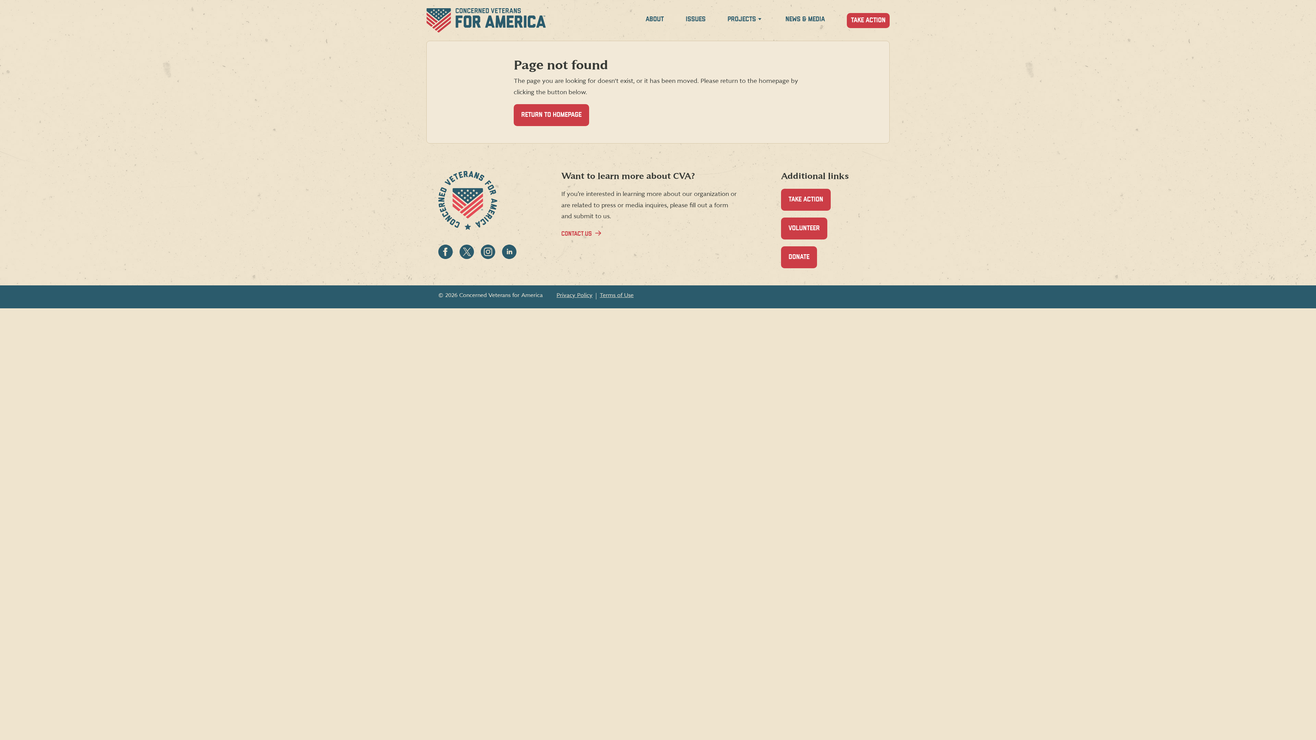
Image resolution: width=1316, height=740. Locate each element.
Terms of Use (617, 295)
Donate (803, 261)
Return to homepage (551, 115)
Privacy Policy (575, 295)
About (655, 19)
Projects (742, 19)
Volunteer (808, 232)
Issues (696, 19)
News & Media (805, 19)
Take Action (868, 20)
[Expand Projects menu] (760, 20)
